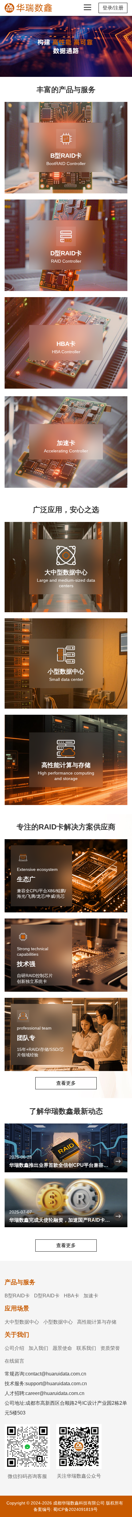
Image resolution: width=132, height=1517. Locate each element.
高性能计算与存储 (96, 1322)
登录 (107, 7)
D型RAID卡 (47, 1295)
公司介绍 (14, 1348)
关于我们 (17, 1334)
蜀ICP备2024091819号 (75, 1509)
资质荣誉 (110, 1348)
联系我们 (86, 1348)
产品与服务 (20, 1282)
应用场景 (17, 1308)
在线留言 (14, 1361)
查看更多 (66, 1083)
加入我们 (38, 1348)
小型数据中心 (58, 1322)
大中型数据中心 (22, 1322)
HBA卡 (71, 1295)
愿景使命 (62, 1348)
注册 (118, 7)
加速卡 (90, 1295)
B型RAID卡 (17, 1295)
